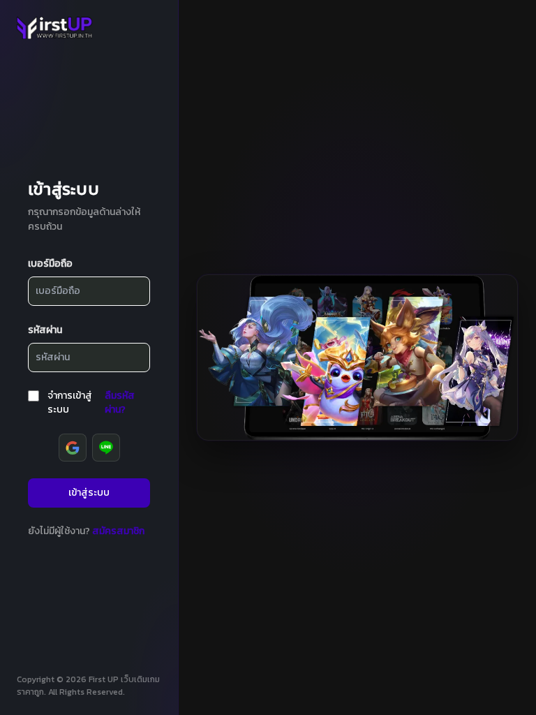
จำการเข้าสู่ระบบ (69, 402)
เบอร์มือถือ (50, 263)
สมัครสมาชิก (118, 531)
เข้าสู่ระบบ (89, 492)
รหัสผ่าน (45, 330)
